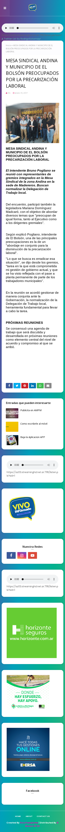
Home (18, 816)
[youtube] (32, 555)
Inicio (8, 45)
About (29, 816)
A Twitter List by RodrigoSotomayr (21, 38)
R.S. (9, 93)
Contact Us (43, 816)
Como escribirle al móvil (33, 423)
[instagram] (21, 555)
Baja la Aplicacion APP (32, 437)
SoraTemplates (29, 822)
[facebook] (11, 555)
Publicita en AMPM (31, 410)
